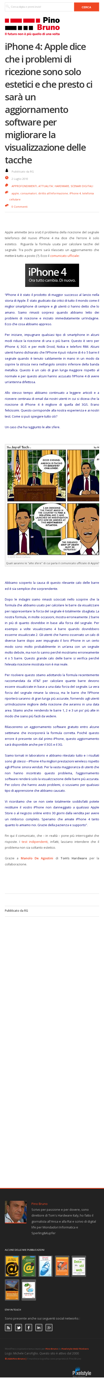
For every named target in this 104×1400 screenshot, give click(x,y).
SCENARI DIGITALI (82, 186)
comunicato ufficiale (64, 255)
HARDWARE (62, 186)
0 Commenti (20, 206)
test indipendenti (35, 841)
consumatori (28, 193)
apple (15, 193)
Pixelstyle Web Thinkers (75, 1348)
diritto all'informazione (53, 193)
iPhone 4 (75, 193)
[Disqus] (52, 977)
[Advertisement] (54, 879)
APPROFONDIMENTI (24, 186)
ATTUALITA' (45, 186)
